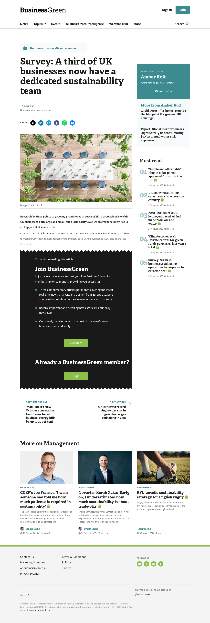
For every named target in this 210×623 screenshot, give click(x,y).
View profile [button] (163, 91)
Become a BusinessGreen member (53, 48)
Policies (66, 562)
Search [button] (179, 24)
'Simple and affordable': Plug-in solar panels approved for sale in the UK (165, 174)
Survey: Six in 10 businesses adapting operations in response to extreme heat (166, 265)
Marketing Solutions (32, 562)
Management (28, 487)
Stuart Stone (33, 528)
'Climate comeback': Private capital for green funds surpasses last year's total (167, 242)
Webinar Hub (118, 24)
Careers (66, 568)
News (24, 24)
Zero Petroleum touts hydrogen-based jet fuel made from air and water (164, 218)
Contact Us (27, 557)
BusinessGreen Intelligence (85, 24)
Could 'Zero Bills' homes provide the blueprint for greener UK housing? (163, 114)
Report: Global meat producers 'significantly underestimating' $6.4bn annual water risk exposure (162, 134)
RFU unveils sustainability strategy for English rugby (160, 495)
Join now (76, 343)
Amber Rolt (28, 106)
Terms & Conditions (74, 557)
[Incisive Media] (26, 594)
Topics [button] (38, 24)
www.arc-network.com (40, 610)
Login (76, 376)
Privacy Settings (30, 574)
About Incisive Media (33, 568)
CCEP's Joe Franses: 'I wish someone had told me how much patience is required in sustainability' (45, 499)
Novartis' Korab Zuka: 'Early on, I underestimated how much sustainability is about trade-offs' (103, 499)
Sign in (167, 10)
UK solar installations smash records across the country (166, 196)
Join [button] (183, 10)
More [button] (137, 24)
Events (55, 24)
